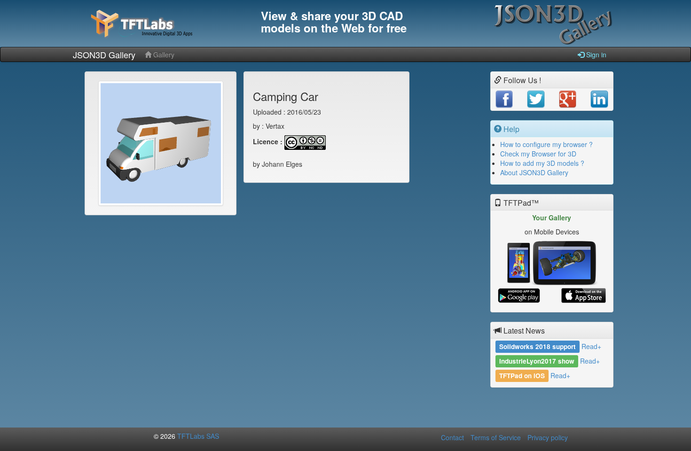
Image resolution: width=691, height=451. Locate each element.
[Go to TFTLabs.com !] (162, 23)
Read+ (591, 346)
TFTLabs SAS (198, 436)
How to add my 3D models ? (542, 163)
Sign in (595, 54)
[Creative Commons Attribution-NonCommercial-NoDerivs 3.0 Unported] (305, 142)
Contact (452, 437)
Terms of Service (496, 437)
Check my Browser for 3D (538, 153)
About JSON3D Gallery (534, 172)
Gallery (162, 54)
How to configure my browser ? (546, 144)
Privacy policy (547, 437)
